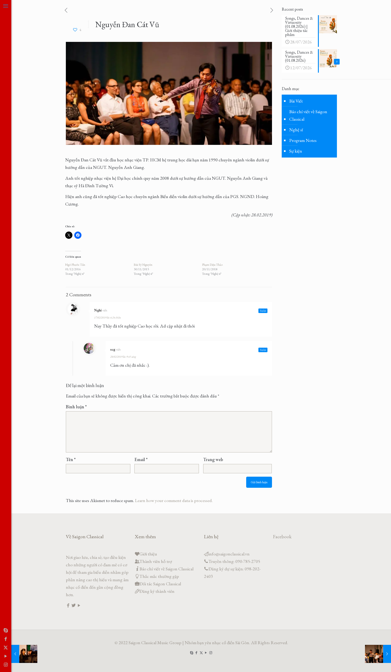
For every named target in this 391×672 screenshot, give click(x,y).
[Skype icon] (5, 630)
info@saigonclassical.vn (229, 554)
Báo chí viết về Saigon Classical (308, 115)
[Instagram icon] (5, 665)
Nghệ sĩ (296, 130)
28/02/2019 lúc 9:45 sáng (123, 357)
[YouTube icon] (5, 656)
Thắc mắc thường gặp (159, 576)
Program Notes (303, 140)
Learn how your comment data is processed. (174, 500)
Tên (71, 459)
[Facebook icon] (5, 639)
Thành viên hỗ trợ (155, 561)
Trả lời (263, 310)
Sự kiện (295, 151)
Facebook (282, 536)
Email (141, 459)
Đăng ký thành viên (156, 591)
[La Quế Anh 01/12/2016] (24, 654)
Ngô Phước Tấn (75, 265)
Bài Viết (296, 101)
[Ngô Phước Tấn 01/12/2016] (378, 654)
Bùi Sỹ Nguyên (143, 265)
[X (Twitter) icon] (5, 647)
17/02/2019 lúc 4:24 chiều (107, 317)
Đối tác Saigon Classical (160, 584)
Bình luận (76, 407)
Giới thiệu (148, 554)
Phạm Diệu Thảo (212, 265)
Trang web (213, 459)
